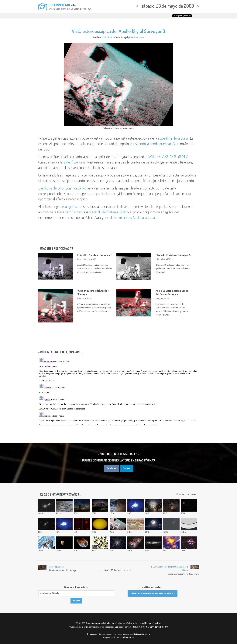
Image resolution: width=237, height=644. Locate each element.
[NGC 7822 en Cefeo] (171, 505)
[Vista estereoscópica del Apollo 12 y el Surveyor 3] (118, 524)
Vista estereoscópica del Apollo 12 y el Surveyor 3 (118, 31)
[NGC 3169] (46, 505)
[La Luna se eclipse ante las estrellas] (64, 542)
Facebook (111, 468)
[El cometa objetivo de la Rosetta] (189, 505)
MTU (145, 626)
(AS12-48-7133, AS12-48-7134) (168, 156)
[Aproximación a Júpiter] (135, 505)
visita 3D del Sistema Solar (108, 211)
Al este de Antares (56, 566)
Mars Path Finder (69, 211)
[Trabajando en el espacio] (46, 542)
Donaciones (92, 634)
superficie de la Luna (173, 138)
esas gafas (69, 206)
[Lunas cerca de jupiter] (118, 505)
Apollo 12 (105, 37)
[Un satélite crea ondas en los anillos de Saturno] (189, 524)
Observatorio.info (93, 623)
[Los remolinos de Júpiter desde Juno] (64, 505)
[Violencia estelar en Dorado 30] (189, 542)
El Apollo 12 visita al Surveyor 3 (94, 255)
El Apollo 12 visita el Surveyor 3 (173, 255)
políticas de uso (111, 626)
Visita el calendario (187, 495)
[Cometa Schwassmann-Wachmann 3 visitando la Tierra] (171, 524)
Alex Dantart (128, 637)
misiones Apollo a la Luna (137, 217)
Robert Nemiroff (135, 626)
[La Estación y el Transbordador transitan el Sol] (100, 524)
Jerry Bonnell (155, 626)
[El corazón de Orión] (171, 542)
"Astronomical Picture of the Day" (147, 623)
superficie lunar (75, 162)
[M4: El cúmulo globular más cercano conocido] (118, 542)
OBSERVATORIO (59, 5)
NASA (112, 37)
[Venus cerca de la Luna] (153, 524)
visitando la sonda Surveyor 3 (154, 143)
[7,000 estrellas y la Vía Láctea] (153, 542)
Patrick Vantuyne (136, 37)
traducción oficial (112, 623)
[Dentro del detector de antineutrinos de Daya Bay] (153, 505)
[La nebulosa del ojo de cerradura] (135, 542)
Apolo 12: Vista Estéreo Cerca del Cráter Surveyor (172, 292)
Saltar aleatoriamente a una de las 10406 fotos (152, 593)
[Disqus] (118, 391)
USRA (164, 626)
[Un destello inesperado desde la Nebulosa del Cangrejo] (82, 524)
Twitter (126, 468)
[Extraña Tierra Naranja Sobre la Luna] (100, 542)
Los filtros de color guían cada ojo (62, 188)
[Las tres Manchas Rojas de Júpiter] (135, 524)
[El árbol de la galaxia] (82, 505)
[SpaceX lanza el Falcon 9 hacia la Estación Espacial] (64, 524)
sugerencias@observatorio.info (136, 634)
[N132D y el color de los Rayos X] (82, 542)
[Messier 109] (46, 524)
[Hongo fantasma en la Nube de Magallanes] (100, 505)
